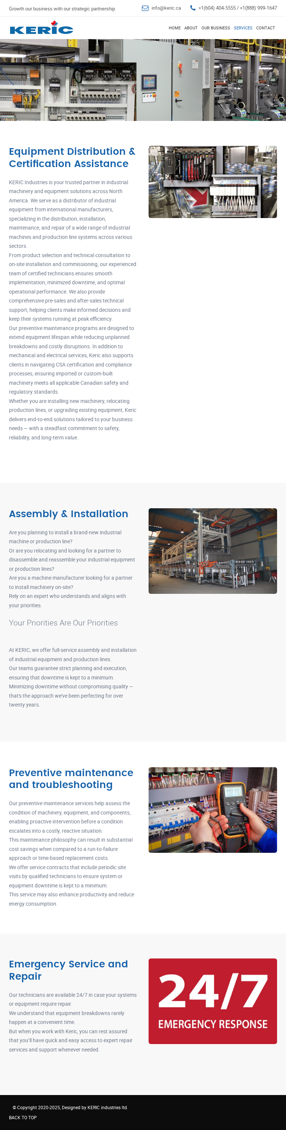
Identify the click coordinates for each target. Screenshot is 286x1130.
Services (243, 28)
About (191, 28)
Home (175, 28)
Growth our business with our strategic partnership (62, 8)
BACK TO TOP (23, 1117)
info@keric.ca (166, 7)
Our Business (215, 28)
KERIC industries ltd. (108, 1107)
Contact (265, 28)
